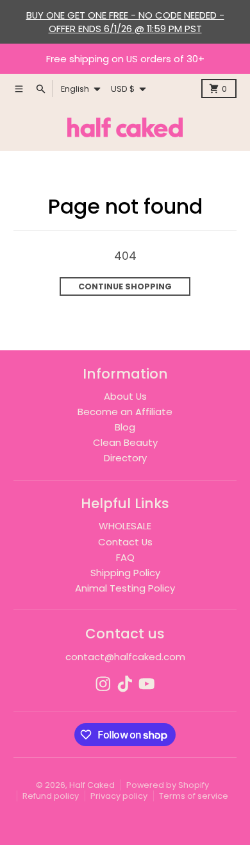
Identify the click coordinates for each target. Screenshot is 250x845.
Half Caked (92, 785)
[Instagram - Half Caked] (103, 684)
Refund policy (50, 795)
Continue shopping (125, 286)
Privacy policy (118, 795)
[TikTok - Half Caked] (125, 684)
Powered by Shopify (167, 785)
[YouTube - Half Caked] (146, 684)
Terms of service (193, 795)
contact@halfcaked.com (125, 656)
